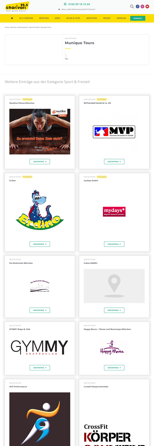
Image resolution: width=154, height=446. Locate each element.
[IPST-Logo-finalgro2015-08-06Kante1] (39, 393)
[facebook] (137, 6)
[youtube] (147, 6)
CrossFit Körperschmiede (96, 386)
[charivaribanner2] (39, 109)
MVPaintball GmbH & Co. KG (97, 103)
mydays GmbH (91, 180)
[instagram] (142, 6)
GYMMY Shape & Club (19, 329)
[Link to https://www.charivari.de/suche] (132, 6)
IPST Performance (18, 386)
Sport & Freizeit (70, 38)
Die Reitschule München (21, 263)
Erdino (12, 180)
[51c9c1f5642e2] (114, 114)
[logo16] (39, 281)
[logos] (114, 341)
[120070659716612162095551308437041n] (114, 425)
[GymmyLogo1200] (39, 336)
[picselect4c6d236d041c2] (114, 207)
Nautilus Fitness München (21, 103)
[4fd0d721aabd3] (39, 187)
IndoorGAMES (90, 263)
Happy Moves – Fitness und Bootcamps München (107, 329)
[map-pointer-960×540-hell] (114, 270)
